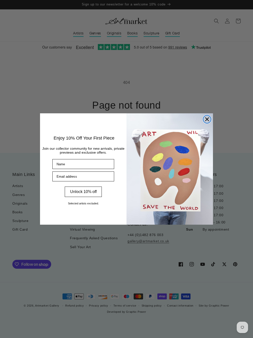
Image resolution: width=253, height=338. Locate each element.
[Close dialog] (207, 119)
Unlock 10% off (83, 192)
